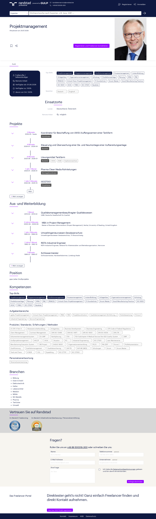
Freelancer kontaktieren (91, 46)
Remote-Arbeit (47, 114)
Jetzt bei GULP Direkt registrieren (60, 510)
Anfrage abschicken (135, 481)
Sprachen (49, 91)
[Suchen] (144, 13)
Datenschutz (91, 516)
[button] (19, 13)
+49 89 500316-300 (59, 5)
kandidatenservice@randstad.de (63, 2)
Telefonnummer (105, 452)
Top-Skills (49, 72)
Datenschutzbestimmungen (124, 469)
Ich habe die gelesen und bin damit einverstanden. (122, 470)
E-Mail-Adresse (57, 459)
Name (53, 452)
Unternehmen (105, 459)
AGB (82, 516)
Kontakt (63, 516)
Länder (50, 109)
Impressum (73, 516)
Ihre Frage (55, 467)
